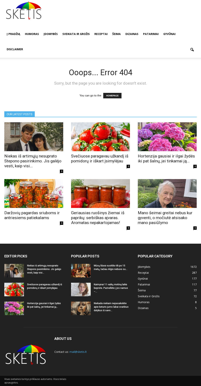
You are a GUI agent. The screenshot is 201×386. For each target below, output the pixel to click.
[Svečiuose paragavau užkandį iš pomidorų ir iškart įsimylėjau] (100, 136)
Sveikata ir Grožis (76, 34)
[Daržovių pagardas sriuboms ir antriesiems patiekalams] (33, 193)
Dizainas (131, 34)
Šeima (116, 34)
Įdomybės (51, 34)
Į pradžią (13, 34)
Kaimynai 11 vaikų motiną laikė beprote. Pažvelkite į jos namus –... (111, 288)
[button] (192, 50)
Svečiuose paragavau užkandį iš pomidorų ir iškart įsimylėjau (99, 158)
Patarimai (151, 34)
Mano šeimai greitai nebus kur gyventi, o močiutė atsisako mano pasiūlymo (165, 217)
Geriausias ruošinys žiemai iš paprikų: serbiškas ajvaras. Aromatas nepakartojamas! (97, 217)
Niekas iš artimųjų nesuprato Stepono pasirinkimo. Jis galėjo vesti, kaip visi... (32, 161)
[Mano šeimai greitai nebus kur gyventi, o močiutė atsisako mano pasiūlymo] (167, 193)
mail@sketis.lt (78, 352)
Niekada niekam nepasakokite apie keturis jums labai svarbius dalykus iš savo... (111, 307)
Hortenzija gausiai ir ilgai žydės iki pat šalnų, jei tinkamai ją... (166, 158)
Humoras (32, 34)
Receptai (101, 34)
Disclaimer (15, 49)
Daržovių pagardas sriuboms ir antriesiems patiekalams (32, 215)
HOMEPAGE (112, 95)
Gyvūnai (169, 34)
